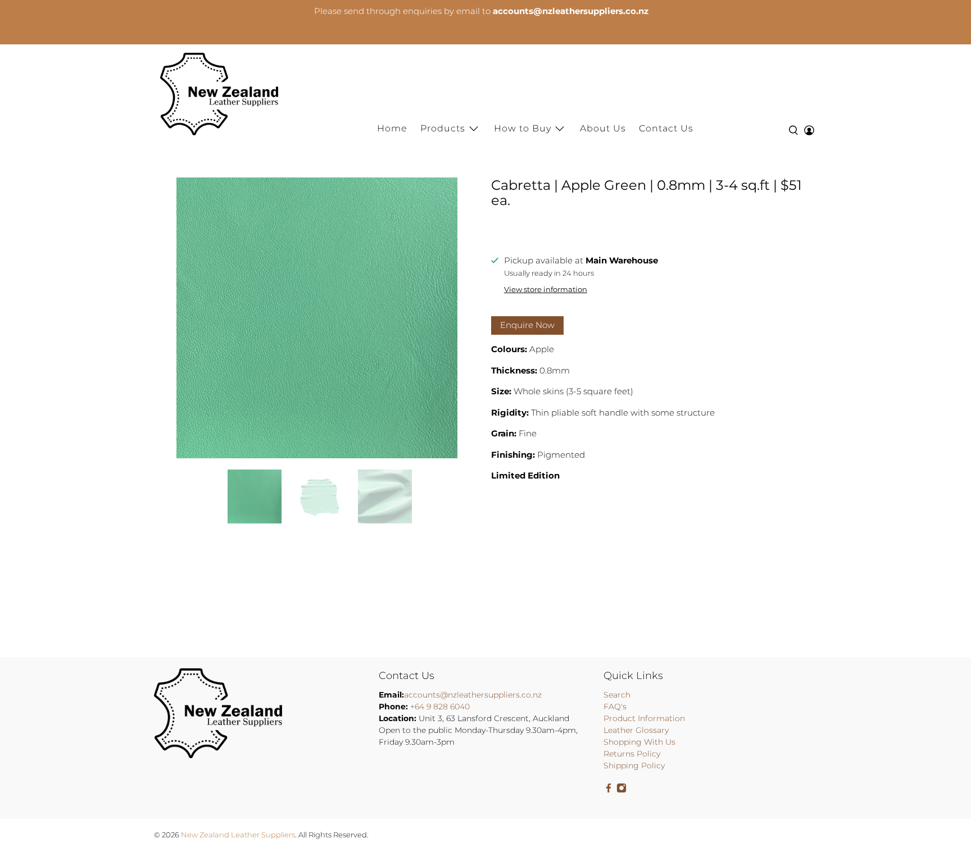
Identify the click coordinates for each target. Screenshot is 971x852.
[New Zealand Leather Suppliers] (219, 94)
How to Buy (522, 128)
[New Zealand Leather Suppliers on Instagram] (621, 790)
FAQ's (615, 706)
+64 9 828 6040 (440, 706)
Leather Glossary (636, 730)
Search (617, 695)
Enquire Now (527, 325)
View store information (545, 289)
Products (442, 128)
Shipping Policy (634, 765)
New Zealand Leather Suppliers (238, 835)
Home (392, 128)
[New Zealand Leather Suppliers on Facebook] (609, 790)
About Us (603, 128)
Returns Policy (632, 754)
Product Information (644, 718)
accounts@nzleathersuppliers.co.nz (473, 695)
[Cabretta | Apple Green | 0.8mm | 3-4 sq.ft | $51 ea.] (317, 317)
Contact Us (666, 128)
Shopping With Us (639, 742)
